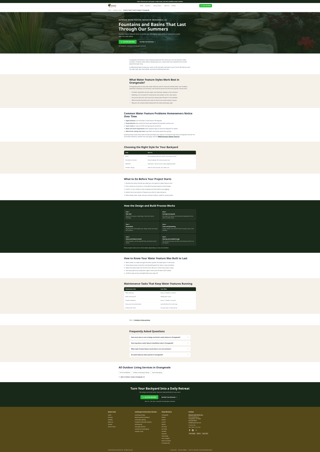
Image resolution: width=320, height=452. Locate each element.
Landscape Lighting (140, 419)
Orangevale (165, 415)
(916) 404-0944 (206, 5)
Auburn (164, 419)
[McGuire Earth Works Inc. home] (112, 6)
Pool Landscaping (157, 372)
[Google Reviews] (193, 430)
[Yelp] (196, 430)
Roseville (164, 433)
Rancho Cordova (166, 440)
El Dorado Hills (166, 443)
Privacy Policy (173, 450)
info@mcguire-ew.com (194, 422)
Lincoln (164, 422)
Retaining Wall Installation (142, 417)
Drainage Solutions (140, 426)
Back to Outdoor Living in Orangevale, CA (133, 377)
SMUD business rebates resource (168, 137)
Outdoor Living (117, 10)
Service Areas (157, 6)
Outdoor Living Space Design (141, 372)
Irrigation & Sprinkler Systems (143, 422)
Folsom (164, 417)
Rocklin (164, 424)
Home (141, 5)
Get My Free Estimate (147, 42)
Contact (173, 5)
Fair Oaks (164, 429)
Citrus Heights (166, 438)
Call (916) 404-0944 (129, 42)
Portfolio (110, 419)
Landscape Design (140, 415)
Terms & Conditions (182, 450)
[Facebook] (189, 430)
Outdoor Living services (142, 320)
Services (147, 6)
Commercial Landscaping (142, 429)
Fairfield (164, 431)
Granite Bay (165, 436)
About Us (166, 5)
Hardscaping (138, 424)
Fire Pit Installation (125, 372)
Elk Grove (164, 426)
